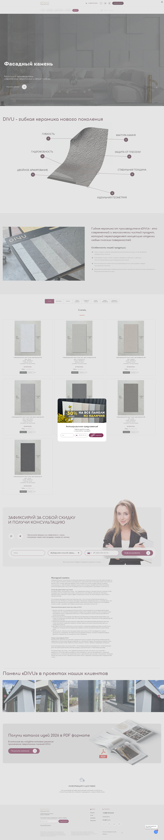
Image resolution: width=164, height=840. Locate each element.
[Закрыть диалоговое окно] (162, 2)
